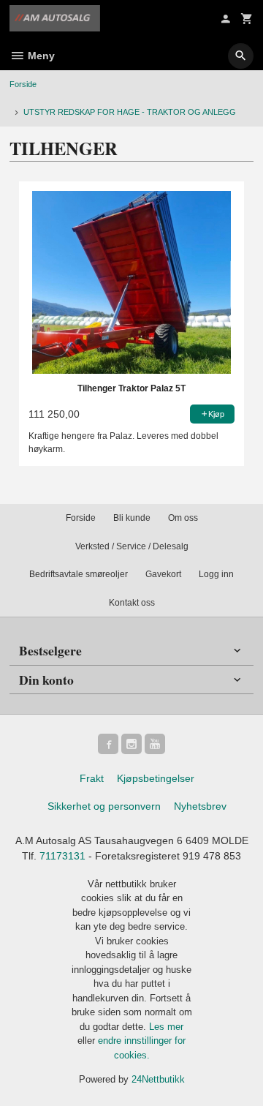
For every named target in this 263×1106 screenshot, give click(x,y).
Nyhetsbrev (200, 806)
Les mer (166, 1026)
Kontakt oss (132, 603)
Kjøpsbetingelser (155, 778)
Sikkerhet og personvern (104, 806)
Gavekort (163, 574)
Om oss (183, 518)
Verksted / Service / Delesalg (131, 546)
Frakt (92, 778)
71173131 (62, 856)
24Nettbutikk (158, 1079)
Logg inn (216, 574)
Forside (23, 84)
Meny (40, 55)
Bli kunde (131, 518)
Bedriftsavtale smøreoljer (78, 574)
